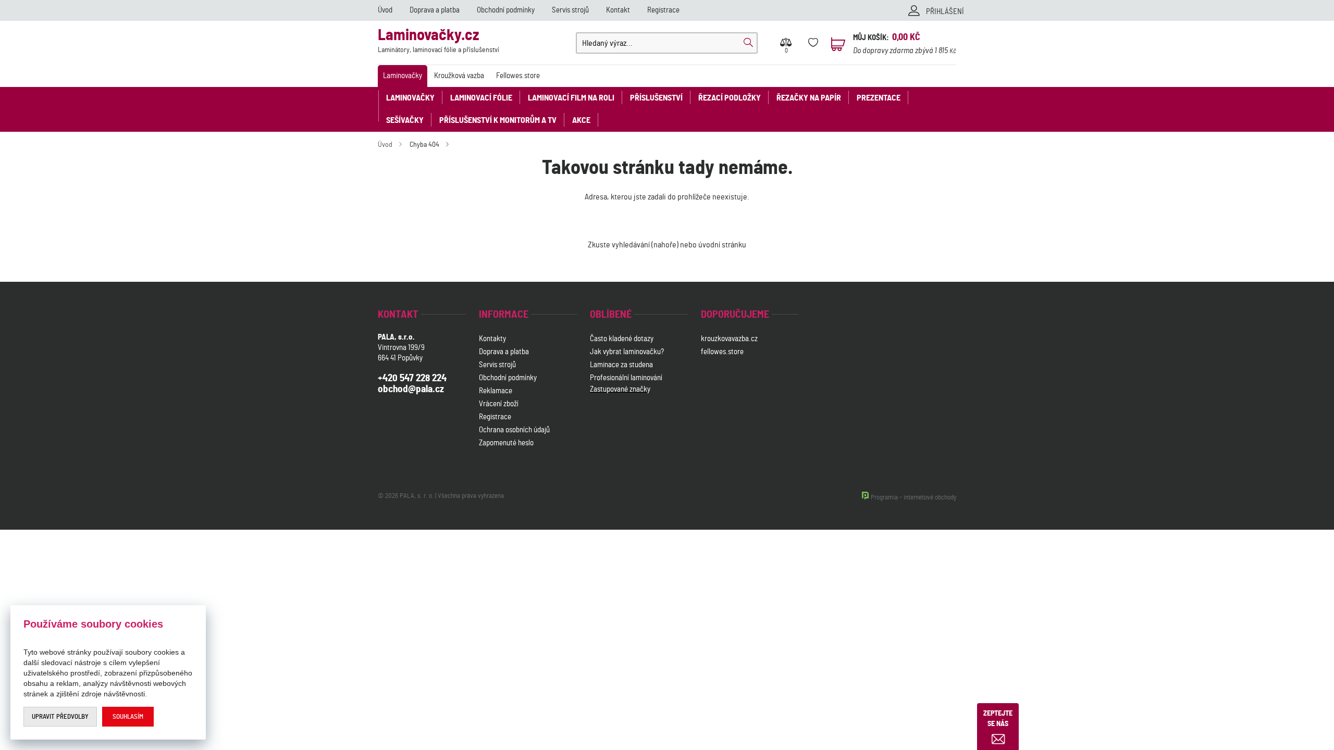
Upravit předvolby (60, 717)
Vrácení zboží (498, 404)
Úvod (385, 10)
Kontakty (492, 339)
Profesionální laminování (626, 378)
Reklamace (495, 391)
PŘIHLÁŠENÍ (945, 12)
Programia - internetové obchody (913, 497)
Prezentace (878, 98)
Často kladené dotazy (621, 339)
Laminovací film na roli (571, 98)
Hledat (748, 42)
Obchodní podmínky (506, 10)
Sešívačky (405, 120)
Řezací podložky (729, 98)
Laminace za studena (621, 365)
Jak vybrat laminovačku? (627, 352)
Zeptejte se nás (997, 719)
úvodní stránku (722, 245)
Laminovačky (402, 76)
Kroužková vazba (459, 76)
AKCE (581, 120)
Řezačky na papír (808, 98)
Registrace (663, 10)
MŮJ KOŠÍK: (871, 38)
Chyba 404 (424, 144)
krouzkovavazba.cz (730, 339)
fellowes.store (722, 352)
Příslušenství (656, 98)
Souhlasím (128, 717)
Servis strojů (570, 10)
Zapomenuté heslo (506, 443)
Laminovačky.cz (438, 41)
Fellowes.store (518, 76)
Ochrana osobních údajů (514, 430)
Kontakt (618, 10)
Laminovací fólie (481, 98)
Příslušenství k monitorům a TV (498, 120)
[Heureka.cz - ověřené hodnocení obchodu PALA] (617, 444)
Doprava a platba (435, 10)
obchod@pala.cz (411, 389)
